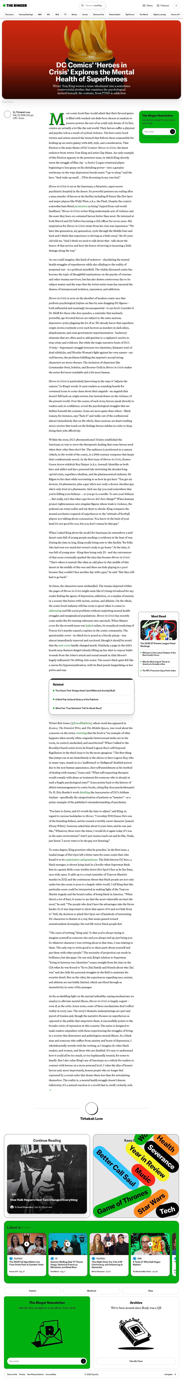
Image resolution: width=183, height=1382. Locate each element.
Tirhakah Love (23, 112)
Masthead (91, 1290)
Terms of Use (12, 1374)
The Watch (144, 14)
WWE (14, 1194)
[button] (92, 5)
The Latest (9, 14)
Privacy (22, 1374)
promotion (81, 206)
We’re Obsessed (98, 1272)
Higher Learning (159, 14)
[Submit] (172, 131)
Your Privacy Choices (35, 1375)
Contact (32, 1290)
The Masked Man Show (142, 1272)
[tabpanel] (91, 699)
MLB (57, 14)
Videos (150, 5)
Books (91, 56)
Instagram (169, 1374)
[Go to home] (15, 5)
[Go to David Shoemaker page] (12, 1207)
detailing (85, 792)
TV (65, 14)
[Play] (26, 1244)
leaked (89, 625)
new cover (65, 645)
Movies (74, 14)
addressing (55, 610)
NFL (48, 14)
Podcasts (165, 5)
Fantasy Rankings (26, 14)
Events (85, 14)
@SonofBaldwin (81, 723)
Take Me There (136, 1361)
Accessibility (51, 1374)
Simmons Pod (98, 14)
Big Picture (130, 14)
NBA (40, 14)
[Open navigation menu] (176, 5)
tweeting (81, 733)
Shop (150, 1290)
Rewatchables (114, 14)
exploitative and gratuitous (81, 859)
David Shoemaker (25, 1207)
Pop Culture (18, 1258)
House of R (175, 14)
